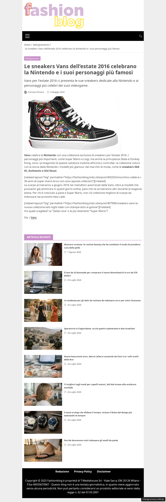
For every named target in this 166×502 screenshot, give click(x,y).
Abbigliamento (32, 58)
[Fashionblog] (54, 15)
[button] (140, 36)
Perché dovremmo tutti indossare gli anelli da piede (91, 440)
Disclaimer (104, 471)
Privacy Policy (83, 471)
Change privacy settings (153, 499)
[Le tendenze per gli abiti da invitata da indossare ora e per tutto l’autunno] (43, 310)
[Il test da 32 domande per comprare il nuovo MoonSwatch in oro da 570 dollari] (43, 282)
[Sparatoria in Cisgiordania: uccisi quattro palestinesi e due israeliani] (43, 338)
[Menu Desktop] (27, 36)
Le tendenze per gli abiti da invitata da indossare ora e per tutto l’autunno (102, 300)
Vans (34, 217)
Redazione (62, 471)
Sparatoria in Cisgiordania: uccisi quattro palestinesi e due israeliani (99, 328)
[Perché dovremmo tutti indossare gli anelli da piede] (43, 450)
